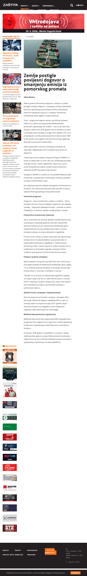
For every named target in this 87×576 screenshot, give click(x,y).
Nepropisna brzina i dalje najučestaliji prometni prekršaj (11, 89)
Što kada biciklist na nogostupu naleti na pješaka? (11, 118)
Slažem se (75, 573)
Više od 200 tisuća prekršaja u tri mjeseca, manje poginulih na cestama (11, 148)
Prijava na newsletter (50, 551)
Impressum (54, 10)
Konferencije (48, 6)
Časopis (35, 6)
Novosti (24, 6)
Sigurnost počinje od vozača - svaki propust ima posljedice (11, 56)
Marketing (42, 10)
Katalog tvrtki (27, 10)
